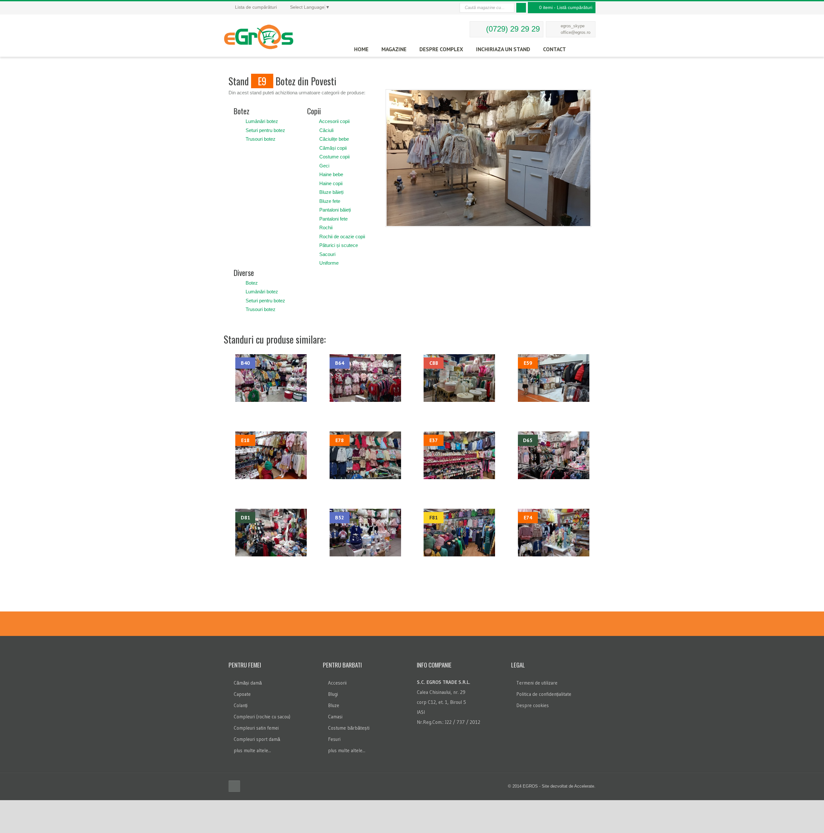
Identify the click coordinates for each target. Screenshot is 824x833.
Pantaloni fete (333, 219)
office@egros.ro (575, 32)
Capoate (242, 694)
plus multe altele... (252, 750)
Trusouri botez (261, 139)
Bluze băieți (331, 192)
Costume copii (334, 156)
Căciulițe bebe (334, 139)
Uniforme (329, 263)
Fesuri (334, 739)
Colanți (241, 705)
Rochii (325, 227)
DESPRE (441, 49)
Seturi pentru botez (265, 130)
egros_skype (573, 26)
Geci (324, 165)
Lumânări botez (262, 121)
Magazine (394, 49)
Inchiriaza (503, 49)
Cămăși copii (333, 148)
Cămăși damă (248, 683)
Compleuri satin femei (256, 728)
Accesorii (337, 683)
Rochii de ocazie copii (342, 236)
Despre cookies (532, 705)
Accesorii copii (334, 121)
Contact (554, 49)
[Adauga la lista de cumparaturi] (239, 121)
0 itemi (565, 7)
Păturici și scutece (338, 245)
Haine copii (330, 183)
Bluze (333, 705)
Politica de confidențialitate (543, 694)
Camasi (335, 717)
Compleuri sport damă (257, 739)
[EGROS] (269, 33)
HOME (361, 49)
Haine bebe (331, 174)
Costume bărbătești (349, 728)
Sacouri (327, 254)
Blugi (333, 694)
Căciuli (326, 130)
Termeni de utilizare (536, 683)
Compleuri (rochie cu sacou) (262, 717)
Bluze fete (329, 201)
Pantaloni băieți (335, 210)
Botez (252, 283)
